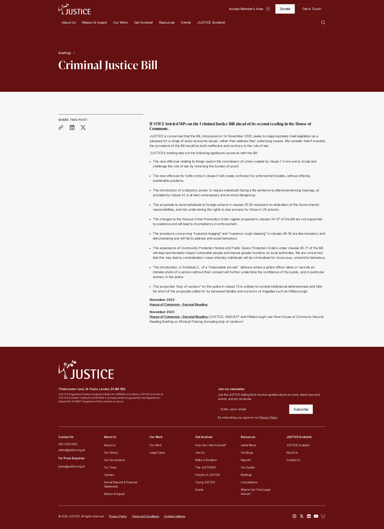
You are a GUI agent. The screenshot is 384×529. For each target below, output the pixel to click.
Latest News (248, 445)
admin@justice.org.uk (71, 450)
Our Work (156, 445)
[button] (68, 22)
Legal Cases (157, 452)
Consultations (249, 482)
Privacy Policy (118, 516)
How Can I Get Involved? (210, 445)
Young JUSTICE (205, 482)
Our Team (110, 467)
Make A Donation (206, 460)
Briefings (246, 474)
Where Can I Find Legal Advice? (255, 492)
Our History (111, 452)
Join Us (200, 452)
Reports (246, 460)
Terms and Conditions (145, 516)
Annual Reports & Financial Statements (120, 484)
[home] (74, 8)
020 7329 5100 (67, 444)
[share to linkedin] (72, 127)
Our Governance (114, 460)
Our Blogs (247, 452)
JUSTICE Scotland (297, 445)
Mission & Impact (94, 22)
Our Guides (248, 467)
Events (186, 22)
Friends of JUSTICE (207, 474)
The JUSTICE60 (205, 467)
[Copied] (60, 127)
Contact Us (293, 460)
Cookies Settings (174, 516)
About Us (109, 445)
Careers (109, 474)
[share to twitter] (83, 127)
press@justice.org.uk (71, 466)
